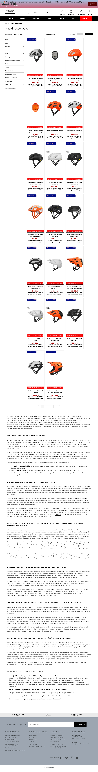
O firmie (31, 737)
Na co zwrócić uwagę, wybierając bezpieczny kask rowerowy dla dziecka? (35, 699)
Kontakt (31, 742)
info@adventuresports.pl (80, 744)
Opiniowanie (54, 742)
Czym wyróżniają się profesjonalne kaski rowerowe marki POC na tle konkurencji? (38, 690)
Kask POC (58, 514)
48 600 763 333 (78, 737)
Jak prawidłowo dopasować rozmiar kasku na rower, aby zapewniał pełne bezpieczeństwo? (41, 693)
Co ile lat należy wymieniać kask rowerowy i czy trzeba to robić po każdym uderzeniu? (39, 696)
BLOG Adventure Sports (37, 746)
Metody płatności (11, 739)
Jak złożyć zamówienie (12, 735)
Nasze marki (33, 739)
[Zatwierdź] (48, 13)
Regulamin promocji (57, 744)
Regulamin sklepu (56, 735)
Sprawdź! (92, 4)
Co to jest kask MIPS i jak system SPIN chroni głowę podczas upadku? (33, 676)
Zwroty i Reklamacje (12, 742)
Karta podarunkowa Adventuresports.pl (11, 745)
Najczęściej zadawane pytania (15, 750)
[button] (56, 34)
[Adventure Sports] (10, 12)
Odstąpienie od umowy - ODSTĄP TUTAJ (58, 747)
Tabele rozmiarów (11, 748)
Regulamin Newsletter (57, 739)
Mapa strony (33, 744)
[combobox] (36, 13)
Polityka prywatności (57, 737)
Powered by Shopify (49, 767)
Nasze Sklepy (33, 735)
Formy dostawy (10, 737)
